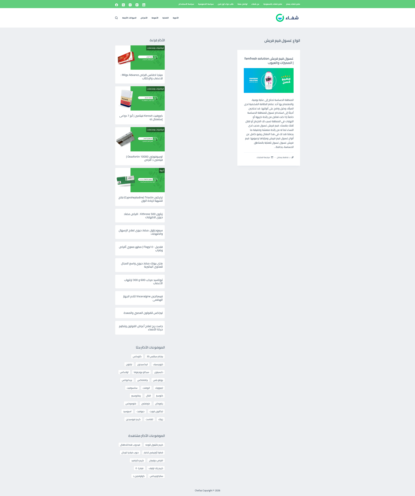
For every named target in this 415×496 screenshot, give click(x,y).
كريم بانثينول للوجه (154, 445)
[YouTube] (137, 4)
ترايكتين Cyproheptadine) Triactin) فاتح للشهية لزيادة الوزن (141, 199)
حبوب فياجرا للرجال (130, 452)
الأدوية (176, 18)
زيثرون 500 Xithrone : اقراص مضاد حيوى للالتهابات (143, 215)
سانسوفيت (132, 388)
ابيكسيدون (142, 364)
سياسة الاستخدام (186, 4)
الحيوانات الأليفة (129, 18)
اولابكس (124, 372)
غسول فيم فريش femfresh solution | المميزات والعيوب (269, 60)
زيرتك (160, 419)
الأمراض (144, 18)
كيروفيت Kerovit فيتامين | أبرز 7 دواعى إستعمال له (141, 117)
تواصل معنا (242, 4)
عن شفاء (255, 4)
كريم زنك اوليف (156, 468)
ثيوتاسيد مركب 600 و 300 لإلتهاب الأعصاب (143, 281)
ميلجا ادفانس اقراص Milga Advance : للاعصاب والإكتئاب (142, 76)
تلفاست (149, 419)
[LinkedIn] (143, 4)
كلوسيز (159, 395)
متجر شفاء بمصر (293, 4)
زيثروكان (159, 403)
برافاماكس (142, 380)
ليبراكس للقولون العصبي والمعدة (143, 312)
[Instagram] (130, 4)
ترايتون (129, 364)
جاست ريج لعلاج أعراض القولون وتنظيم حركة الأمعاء (141, 328)
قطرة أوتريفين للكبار (153, 452)
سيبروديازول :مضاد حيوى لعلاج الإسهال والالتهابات (141, 232)
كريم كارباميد (137, 460)
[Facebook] (116, 4)
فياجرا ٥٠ (139, 468)
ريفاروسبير (136, 395)
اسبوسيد (127, 411)
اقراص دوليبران (156, 460)
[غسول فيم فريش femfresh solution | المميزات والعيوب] (269, 80)
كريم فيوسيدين (133, 419)
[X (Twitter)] (123, 4)
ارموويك (159, 388)
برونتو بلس (158, 380)
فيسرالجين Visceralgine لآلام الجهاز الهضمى (143, 298)
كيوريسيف (158, 364)
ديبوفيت (140, 411)
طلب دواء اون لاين (225, 4)
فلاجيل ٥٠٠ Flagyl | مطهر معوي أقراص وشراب (141, 248)
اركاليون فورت (156, 411)
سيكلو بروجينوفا (141, 372)
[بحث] (116, 18)
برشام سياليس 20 (155, 356)
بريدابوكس (127, 380)
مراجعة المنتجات (263, 157)
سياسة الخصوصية (206, 4)
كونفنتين (145, 403)
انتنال (148, 395)
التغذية (165, 18)
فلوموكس (130, 403)
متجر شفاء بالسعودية (272, 4)
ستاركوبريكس (156, 476)
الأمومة (155, 18)
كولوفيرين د (139, 476)
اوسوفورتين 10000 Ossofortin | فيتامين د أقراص (144, 158)
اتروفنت (146, 388)
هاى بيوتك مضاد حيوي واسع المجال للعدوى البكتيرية (142, 265)
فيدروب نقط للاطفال (130, 445)
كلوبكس (137, 356)
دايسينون (158, 372)
